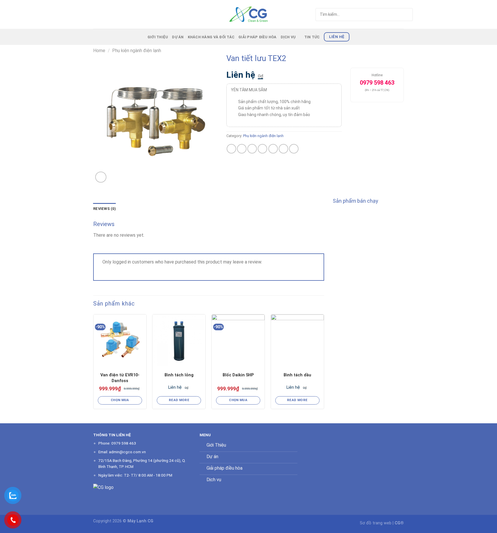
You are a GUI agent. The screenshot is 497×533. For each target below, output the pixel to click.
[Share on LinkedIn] (283, 148)
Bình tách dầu (297, 375)
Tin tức (312, 37)
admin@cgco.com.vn (127, 451)
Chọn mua (120, 400)
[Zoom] (100, 177)
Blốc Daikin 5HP (238, 375)
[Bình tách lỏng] (178, 340)
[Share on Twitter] (241, 148)
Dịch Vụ (288, 37)
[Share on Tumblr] (294, 148)
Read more (179, 400)
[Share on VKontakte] (273, 148)
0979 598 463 (123, 443)
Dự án (177, 37)
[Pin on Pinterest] (262, 148)
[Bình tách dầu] (297, 340)
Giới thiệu (158, 37)
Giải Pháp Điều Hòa (257, 37)
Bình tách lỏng (179, 375)
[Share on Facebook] (231, 148)
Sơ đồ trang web (375, 523)
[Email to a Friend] (252, 148)
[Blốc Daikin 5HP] (238, 340)
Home (99, 50)
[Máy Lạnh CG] (248, 14)
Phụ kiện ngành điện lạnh (136, 50)
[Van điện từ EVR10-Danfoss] (119, 340)
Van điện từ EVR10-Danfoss (119, 378)
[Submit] (397, 14)
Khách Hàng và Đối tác (211, 37)
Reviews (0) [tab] (104, 208)
